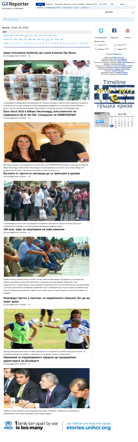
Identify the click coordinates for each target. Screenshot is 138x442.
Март (21, 39)
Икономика (58, 4)
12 (34, 43)
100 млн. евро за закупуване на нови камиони (33, 229)
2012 (36, 35)
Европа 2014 (67, 7)
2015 (50, 35)
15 (43, 43)
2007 (12, 35)
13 (37, 43)
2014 (45, 35)
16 (46, 43)
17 (49, 43)
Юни (34, 39)
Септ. (47, 39)
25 (72, 43)
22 (64, 43)
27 (78, 43)
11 (32, 43)
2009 (21, 35)
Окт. (51, 39)
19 (55, 43)
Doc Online (103, 4)
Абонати (127, 38)
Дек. (61, 39)
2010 (26, 35)
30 (87, 43)
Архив (122, 4)
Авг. (43, 39)
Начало (9, 19)
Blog (112, 4)
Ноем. (56, 39)
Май (30, 39)
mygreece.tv (85, 7)
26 (75, 43)
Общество (49, 4)
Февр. (16, 39)
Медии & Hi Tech (91, 4)
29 (84, 43)
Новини (40, 4)
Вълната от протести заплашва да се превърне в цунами (41, 173)
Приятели (114, 38)
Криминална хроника (53, 7)
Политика (40, 7)
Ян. (11, 39)
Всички (6, 35)
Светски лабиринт (78, 4)
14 (40, 43)
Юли (39, 39)
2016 (55, 35)
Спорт (76, 7)
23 (66, 43)
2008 (17, 35)
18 (52, 43)
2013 (40, 35)
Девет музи (67, 4)
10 (29, 43)
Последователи (101, 38)
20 (58, 43)
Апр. (25, 39)
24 (69, 43)
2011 (31, 35)
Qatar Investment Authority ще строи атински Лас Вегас (39, 52)
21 (61, 43)
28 (81, 43)
